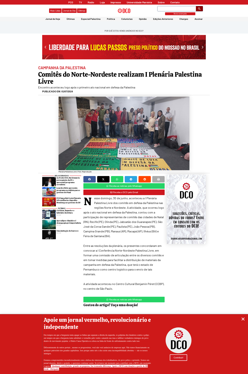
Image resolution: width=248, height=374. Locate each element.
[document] (124, 187)
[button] (243, 319)
